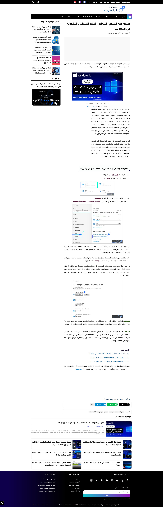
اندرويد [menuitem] (106, 16)
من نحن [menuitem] (95, 2)
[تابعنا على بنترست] (102, 480)
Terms (60, 504)
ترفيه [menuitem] (77, 16)
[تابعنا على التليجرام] (117, 480)
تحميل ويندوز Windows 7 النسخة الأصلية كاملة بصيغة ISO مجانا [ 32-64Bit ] (42, 50)
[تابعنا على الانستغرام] (112, 480)
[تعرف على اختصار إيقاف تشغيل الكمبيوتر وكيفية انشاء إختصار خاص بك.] (127, 454)
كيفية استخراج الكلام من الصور (47, 482)
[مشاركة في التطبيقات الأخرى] (92, 404)
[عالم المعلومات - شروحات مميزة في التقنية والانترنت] (114, 12)
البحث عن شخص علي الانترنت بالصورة (46, 479)
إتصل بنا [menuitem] (100, 2)
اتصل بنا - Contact (75, 479)
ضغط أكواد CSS (75, 491)
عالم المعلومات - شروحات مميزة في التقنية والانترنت (92, 504)
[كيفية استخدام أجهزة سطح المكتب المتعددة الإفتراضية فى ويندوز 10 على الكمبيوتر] (77, 444)
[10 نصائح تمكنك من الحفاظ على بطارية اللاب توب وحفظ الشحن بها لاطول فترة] (77, 454)
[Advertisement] (97, 49)
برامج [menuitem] (123, 16)
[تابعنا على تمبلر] (96, 480)
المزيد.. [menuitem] (61, 16)
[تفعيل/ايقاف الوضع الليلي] (33, 2)
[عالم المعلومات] (130, 16)
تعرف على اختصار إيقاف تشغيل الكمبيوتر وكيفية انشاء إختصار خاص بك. (102, 453)
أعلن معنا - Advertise (74, 482)
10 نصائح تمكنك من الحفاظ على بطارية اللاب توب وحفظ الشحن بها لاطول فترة (51, 453)
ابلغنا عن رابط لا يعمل (74, 485)
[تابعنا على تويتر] (122, 480)
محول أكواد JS (76, 488)
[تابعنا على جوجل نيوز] (91, 480)
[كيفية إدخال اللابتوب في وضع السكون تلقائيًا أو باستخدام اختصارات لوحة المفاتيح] (127, 444)
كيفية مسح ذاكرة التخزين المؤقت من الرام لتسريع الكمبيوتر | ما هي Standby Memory (51, 464)
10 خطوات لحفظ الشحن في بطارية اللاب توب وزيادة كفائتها (109, 361)
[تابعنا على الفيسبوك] (127, 480)
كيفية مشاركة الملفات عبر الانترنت (47, 491)
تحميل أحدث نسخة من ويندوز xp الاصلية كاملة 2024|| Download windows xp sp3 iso (42, 41)
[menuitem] (89, 2)
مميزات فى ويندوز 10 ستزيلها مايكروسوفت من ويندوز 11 (110, 357)
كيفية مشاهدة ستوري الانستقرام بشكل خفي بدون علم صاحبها (42, 60)
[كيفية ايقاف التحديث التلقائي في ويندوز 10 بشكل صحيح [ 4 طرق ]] (127, 465)
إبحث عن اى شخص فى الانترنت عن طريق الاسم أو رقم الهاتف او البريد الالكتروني (41, 29)
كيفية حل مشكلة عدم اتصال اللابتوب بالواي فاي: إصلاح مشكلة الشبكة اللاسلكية (46, 85)
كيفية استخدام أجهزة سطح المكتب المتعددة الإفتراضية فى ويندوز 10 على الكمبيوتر (51, 443)
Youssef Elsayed (42, 504)
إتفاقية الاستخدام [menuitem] (115, 2)
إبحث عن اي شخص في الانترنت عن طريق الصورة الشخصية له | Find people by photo (41, 70)
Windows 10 (79, 369)
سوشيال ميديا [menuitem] (87, 16)
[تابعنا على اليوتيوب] (107, 480)
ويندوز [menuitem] (98, 16)
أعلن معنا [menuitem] (106, 2)
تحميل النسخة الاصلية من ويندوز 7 (47, 488)
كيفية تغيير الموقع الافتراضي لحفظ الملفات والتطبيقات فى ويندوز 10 (81, 423)
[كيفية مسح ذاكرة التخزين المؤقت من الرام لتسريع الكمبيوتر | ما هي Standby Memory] (77, 465)
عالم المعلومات (92, 106)
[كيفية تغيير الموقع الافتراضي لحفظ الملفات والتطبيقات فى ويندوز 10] (119, 429)
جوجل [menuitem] (69, 16)
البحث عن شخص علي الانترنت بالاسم (46, 485)
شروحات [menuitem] (115, 16)
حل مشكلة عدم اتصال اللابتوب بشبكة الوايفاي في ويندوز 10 (108, 353)
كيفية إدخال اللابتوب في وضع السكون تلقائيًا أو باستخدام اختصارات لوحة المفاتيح (102, 443)
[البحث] (38, 2)
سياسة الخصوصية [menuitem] (126, 2)
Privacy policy (67, 504)
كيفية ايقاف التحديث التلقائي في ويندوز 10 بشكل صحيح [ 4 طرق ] (102, 464)
